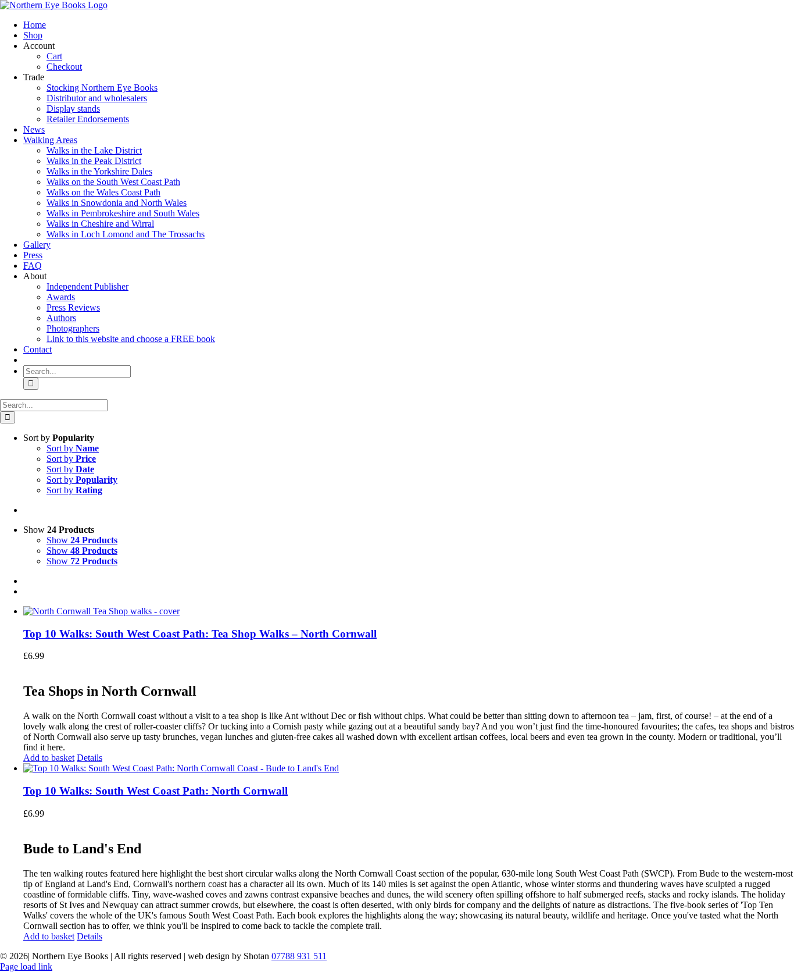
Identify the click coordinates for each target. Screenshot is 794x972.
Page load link (26, 966)
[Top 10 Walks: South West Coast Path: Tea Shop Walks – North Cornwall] (408, 611)
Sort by (73, 448)
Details (89, 758)
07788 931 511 (299, 956)
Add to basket (48, 758)
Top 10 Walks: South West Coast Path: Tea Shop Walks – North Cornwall (200, 634)
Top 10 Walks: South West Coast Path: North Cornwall (155, 791)
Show (82, 540)
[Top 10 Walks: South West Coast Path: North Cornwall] (408, 768)
